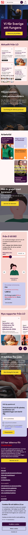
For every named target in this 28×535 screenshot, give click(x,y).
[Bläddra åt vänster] (20, 348)
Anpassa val (14, 531)
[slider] (10, 256)
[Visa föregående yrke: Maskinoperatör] (4, 272)
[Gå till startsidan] (2, 2)
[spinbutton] (21, 253)
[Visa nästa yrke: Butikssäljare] (23, 272)
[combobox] (14, 2)
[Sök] (21, 2)
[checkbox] (3, 422)
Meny (25, 3)
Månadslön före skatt (7, 253)
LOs (16, 426)
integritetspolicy (10, 519)
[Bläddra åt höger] (25, 348)
